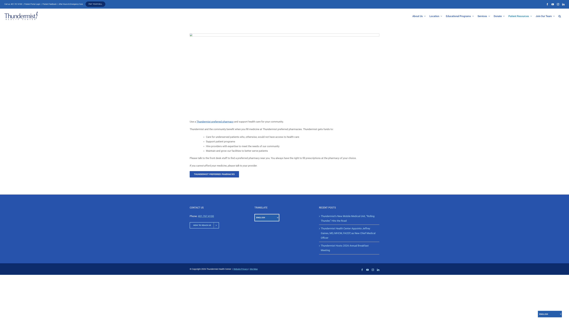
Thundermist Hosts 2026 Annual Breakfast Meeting (345, 248)
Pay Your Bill (95, 4)
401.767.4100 (16, 4)
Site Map (254, 269)
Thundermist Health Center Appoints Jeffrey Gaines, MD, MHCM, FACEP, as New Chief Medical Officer (348, 233)
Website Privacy (240, 269)
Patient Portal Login (32, 4)
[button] (559, 16)
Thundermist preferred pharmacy (215, 121)
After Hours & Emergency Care (71, 4)
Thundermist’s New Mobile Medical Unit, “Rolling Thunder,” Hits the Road (348, 218)
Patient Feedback (49, 4)
